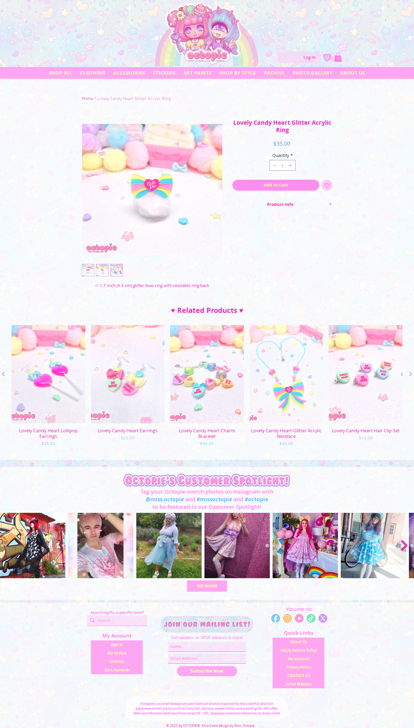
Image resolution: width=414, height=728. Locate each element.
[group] (207, 390)
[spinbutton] (282, 165)
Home (87, 99)
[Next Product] (410, 374)
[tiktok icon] (311, 618)
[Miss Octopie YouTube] (299, 618)
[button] (338, 57)
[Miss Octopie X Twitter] (322, 618)
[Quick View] (48, 374)
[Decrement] (274, 165)
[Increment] (291, 165)
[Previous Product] (3, 374)
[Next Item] (404, 545)
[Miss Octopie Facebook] (275, 618)
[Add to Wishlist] (327, 185)
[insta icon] (287, 618)
